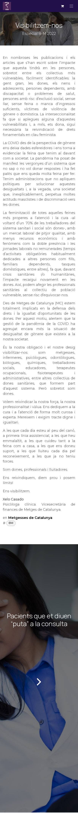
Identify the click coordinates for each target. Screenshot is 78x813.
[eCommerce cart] (62, 6)
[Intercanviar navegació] (71, 6)
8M (11, 523)
